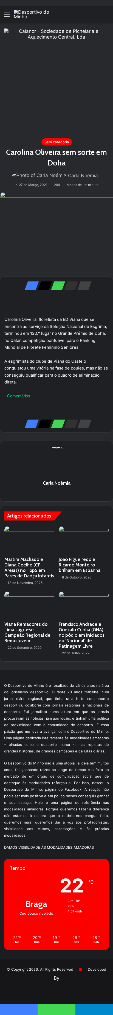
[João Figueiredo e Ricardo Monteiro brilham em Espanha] (84, 540)
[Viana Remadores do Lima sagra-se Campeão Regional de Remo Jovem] (29, 605)
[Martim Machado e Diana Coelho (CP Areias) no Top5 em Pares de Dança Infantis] (29, 540)
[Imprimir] (82, 285)
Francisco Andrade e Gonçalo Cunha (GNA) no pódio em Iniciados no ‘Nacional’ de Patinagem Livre (81, 635)
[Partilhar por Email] (69, 285)
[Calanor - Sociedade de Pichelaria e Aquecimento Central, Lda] (56, 80)
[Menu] (7, 16)
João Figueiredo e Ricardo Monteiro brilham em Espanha (79, 565)
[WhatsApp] (56, 285)
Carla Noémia (83, 175)
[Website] (56, 492)
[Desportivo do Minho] (36, 14)
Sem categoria (56, 142)
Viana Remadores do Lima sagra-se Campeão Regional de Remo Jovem (27, 632)
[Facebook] (30, 285)
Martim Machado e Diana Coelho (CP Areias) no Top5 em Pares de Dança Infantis (29, 567)
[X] (43, 285)
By (56, 978)
